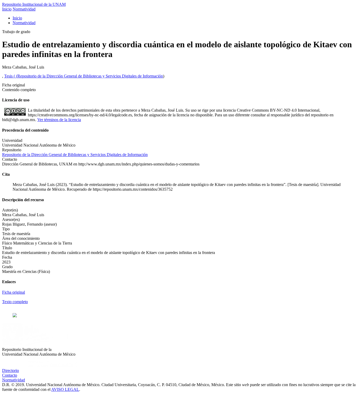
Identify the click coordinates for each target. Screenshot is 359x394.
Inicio (7, 9)
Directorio (10, 370)
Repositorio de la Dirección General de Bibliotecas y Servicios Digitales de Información (90, 76)
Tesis (9, 76)
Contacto (9, 375)
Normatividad (24, 9)
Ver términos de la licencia (59, 119)
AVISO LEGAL (65, 389)
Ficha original (13, 292)
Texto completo (15, 301)
